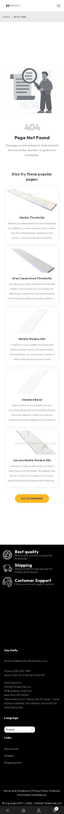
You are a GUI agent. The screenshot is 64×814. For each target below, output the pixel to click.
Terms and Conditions (16, 790)
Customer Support (33, 580)
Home (6, 16)
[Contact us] (7, 582)
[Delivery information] (7, 568)
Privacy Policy (40, 790)
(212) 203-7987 (22, 671)
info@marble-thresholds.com (29, 660)
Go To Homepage (32, 498)
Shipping (23, 565)
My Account (11, 748)
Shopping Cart (12, 762)
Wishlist (8, 755)
